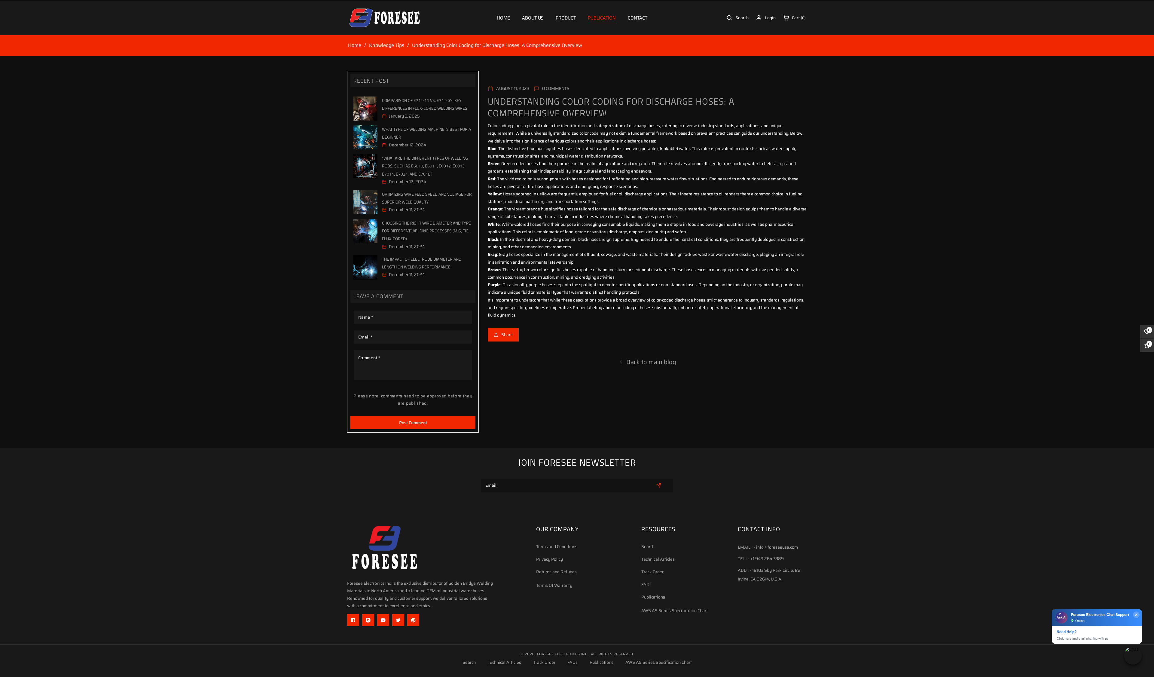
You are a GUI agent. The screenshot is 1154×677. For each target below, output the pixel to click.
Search (648, 546)
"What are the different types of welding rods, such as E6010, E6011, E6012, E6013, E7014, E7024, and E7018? (425, 166)
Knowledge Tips (386, 45)
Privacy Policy (549, 559)
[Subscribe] (658, 485)
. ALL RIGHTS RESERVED (610, 654)
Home (354, 45)
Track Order (652, 571)
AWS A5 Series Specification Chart (674, 610)
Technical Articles (658, 559)
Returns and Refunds (556, 571)
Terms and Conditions (556, 546)
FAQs (646, 584)
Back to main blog (651, 362)
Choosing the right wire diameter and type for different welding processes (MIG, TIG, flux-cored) (426, 231)
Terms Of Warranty (554, 585)
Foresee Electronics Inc (562, 654)
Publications (653, 597)
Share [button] (507, 334)
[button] (565, 18)
